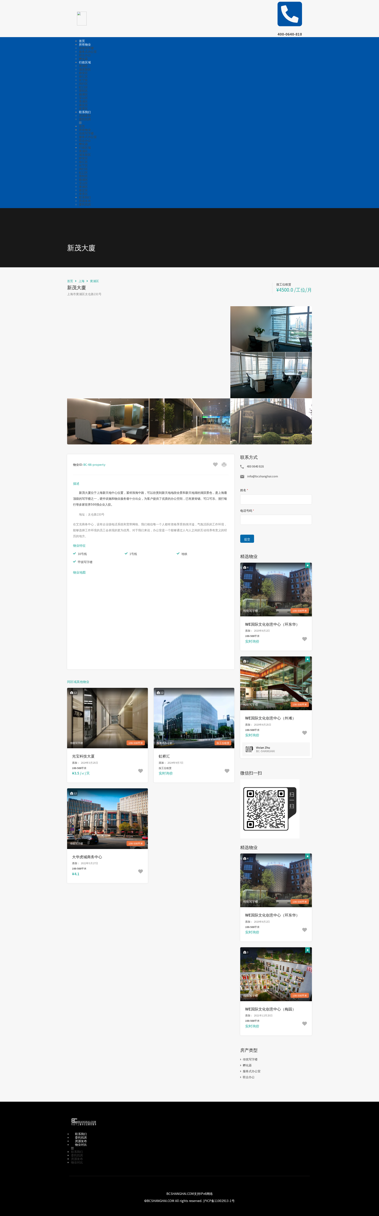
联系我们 (85, 112)
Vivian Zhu (263, 747)
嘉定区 (83, 105)
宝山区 (83, 98)
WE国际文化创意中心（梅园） (270, 1008)
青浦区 (83, 101)
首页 (82, 41)
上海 (81, 281)
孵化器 (83, 58)
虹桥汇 (164, 756)
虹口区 (83, 87)
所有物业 (85, 44)
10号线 (82, 554)
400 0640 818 (255, 466)
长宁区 (83, 80)
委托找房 (85, 119)
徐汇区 (83, 76)
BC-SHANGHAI (265, 751)
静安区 (83, 73)
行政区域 (85, 62)
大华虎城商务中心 (87, 856)
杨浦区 (83, 94)
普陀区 (83, 90)
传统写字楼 (86, 48)
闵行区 (83, 83)
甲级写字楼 (85, 562)
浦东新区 (85, 69)
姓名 (244, 490)
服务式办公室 (88, 51)
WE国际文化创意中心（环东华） (272, 624)
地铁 (184, 554)
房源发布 (85, 115)
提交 (247, 539)
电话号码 (247, 510)
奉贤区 (83, 108)
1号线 (133, 554)
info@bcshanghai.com (262, 476)
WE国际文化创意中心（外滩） (270, 717)
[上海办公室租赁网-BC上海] (83, 1126)
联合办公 (85, 55)
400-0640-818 (290, 34)
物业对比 (81, 1144)
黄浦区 (83, 66)
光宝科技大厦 (83, 756)
